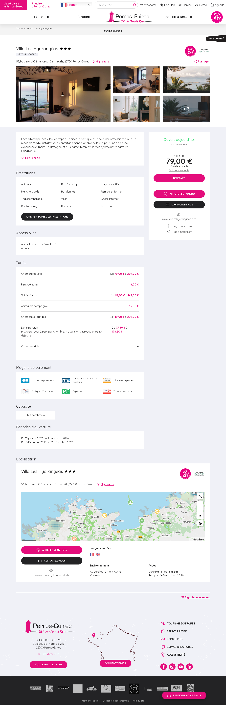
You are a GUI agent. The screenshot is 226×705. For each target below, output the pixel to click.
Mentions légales (90, 700)
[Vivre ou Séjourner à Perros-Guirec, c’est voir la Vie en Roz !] (129, 17)
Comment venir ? (115, 663)
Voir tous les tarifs (179, 170)
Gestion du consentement (116, 700)
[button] (63, 94)
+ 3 (186, 109)
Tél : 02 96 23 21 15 (48, 654)
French (72, 4)
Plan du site (138, 700)
